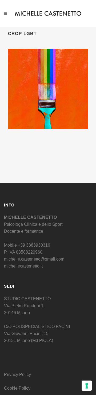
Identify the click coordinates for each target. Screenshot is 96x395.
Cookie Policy (17, 388)
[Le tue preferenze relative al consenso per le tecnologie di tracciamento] (87, 386)
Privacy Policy (17, 374)
